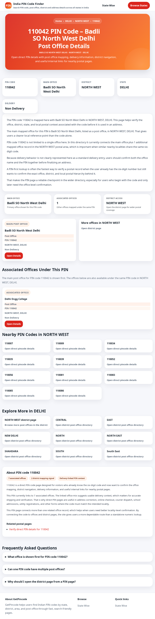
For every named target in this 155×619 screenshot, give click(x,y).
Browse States (138, 5)
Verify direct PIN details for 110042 (29, 529)
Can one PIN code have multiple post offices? (36, 569)
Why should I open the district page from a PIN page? (42, 581)
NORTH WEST (82, 21)
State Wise (108, 5)
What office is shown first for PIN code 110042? (38, 557)
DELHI (68, 21)
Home (58, 21)
